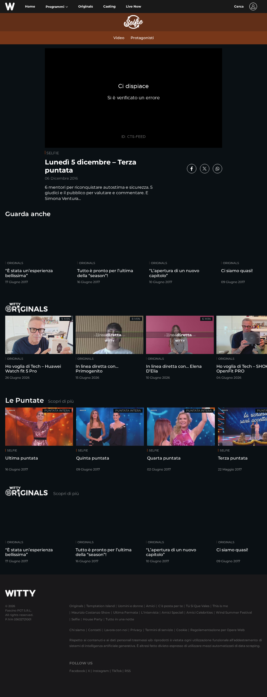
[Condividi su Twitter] (204, 168)
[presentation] (250, 253)
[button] (57, 6)
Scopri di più (61, 401)
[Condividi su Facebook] (191, 168)
